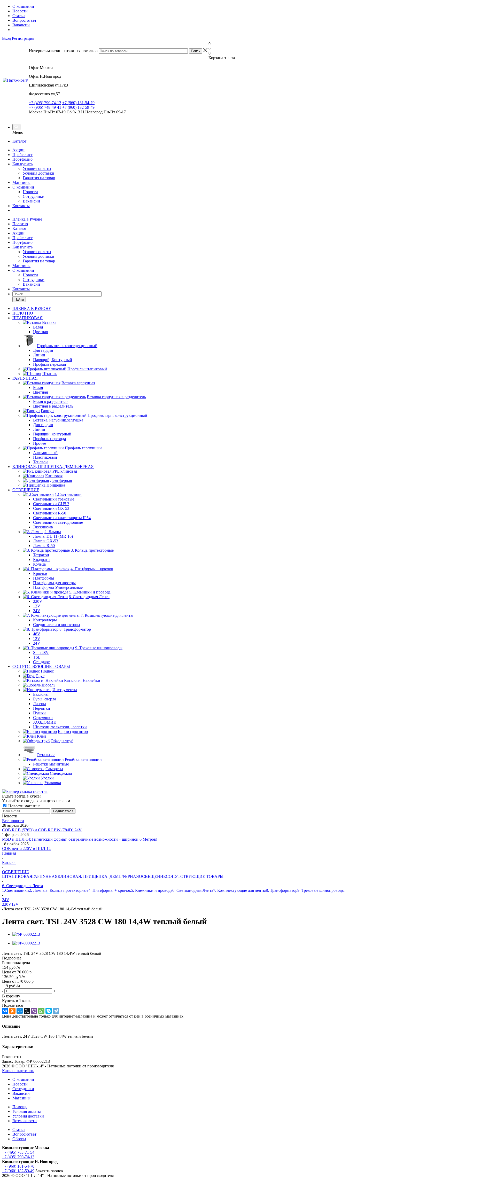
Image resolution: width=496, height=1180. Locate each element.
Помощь (19, 1107)
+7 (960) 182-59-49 (78, 107)
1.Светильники (15, 890)
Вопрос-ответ (24, 1134)
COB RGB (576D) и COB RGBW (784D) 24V (42, 830)
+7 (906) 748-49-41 (45, 107)
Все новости (13, 820)
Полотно (20, 224)
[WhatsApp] (41, 1011)
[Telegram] (56, 1011)
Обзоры (19, 1139)
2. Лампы (37, 890)
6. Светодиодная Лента (192, 890)
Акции (18, 150)
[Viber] (34, 1011)
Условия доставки (38, 173)
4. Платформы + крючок (109, 890)
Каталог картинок (18, 1070)
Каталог (19, 141)
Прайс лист (22, 154)
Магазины (21, 182)
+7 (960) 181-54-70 (78, 102)
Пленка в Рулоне (27, 219)
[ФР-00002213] (26, 934)
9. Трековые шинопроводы (321, 890)
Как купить (22, 164)
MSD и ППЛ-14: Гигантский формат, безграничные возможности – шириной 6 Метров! (79, 839)
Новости (30, 192)
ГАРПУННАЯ (45, 876)
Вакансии (31, 201)
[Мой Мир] (20, 1011)
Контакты (21, 206)
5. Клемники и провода (151, 890)
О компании (23, 187)
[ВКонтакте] (5, 1011)
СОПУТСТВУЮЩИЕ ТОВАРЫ (194, 876)
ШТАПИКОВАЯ (17, 876)
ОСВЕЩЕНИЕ (152, 876)
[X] (27, 1011)
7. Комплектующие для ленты (239, 890)
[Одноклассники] (12, 1011)
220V (6, 904)
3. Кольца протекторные (66, 890)
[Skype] (48, 1011)
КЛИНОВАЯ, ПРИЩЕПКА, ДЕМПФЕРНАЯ (98, 876)
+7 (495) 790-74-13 (45, 102)
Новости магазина (24, 806)
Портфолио (22, 159)
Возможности (24, 1121)
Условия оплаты (37, 168)
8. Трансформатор (281, 890)
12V (15, 904)
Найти (19, 299)
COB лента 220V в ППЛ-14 (26, 848)
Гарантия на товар (39, 178)
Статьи (18, 1129)
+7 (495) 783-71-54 (18, 1152)
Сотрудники (33, 196)
